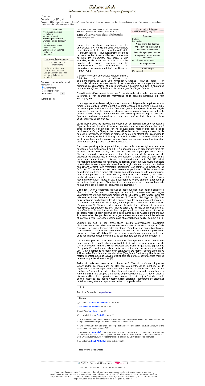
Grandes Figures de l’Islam (54, 41)
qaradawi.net (106, 292)
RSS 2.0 (84, 363)
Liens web (47, 54)
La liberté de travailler (53, 75)
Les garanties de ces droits (55, 73)
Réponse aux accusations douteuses (148, 56)
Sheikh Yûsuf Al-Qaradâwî (83, 22)
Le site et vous (49, 52)
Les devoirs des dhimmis (148, 47)
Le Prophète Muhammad (53, 50)
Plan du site (95, 363)
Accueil (44, 22)
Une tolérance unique (148, 50)
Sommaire (147, 36)
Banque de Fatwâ (50, 36)
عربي (53, 19)
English (60, 19)
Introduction (137, 41)
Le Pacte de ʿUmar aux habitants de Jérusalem (54, 69)
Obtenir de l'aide (49, 99)
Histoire (46, 43)
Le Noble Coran (50, 48)
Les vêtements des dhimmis (144, 60)
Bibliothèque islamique (59, 22)
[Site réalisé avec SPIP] (120, 363)
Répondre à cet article (91, 349)
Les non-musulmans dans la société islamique (116, 22)
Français (45, 19)
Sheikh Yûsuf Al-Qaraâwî (143, 32)
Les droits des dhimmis (148, 44)
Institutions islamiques (52, 45)
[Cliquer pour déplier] (136, 44)
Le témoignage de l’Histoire (148, 53)
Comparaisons (148, 64)
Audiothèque (48, 34)
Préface (135, 39)
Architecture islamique (52, 32)
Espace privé (107, 363)
